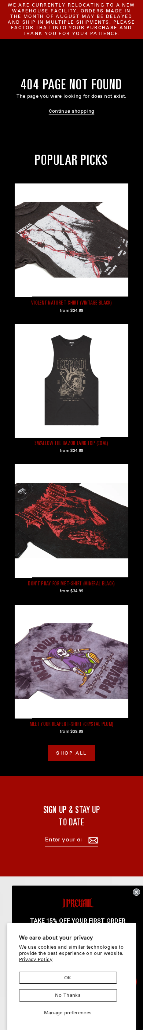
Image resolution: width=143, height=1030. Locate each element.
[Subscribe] (92, 840)
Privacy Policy (35, 959)
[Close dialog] (136, 892)
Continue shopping (71, 111)
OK (68, 977)
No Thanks (68, 995)
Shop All (71, 753)
